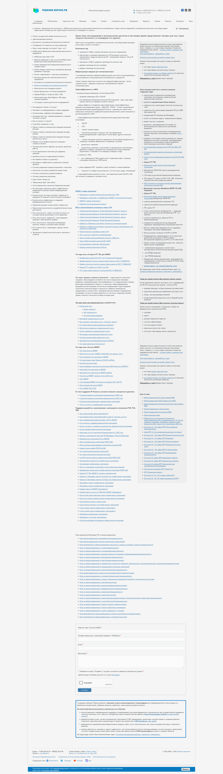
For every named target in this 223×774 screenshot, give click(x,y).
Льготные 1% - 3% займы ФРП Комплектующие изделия (164, 435)
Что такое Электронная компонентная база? (95, 454)
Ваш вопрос (82, 653)
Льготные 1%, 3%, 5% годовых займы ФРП (159, 475)
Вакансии (146, 21)
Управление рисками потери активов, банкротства (50, 205)
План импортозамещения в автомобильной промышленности (101, 538)
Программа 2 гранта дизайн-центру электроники (96, 486)
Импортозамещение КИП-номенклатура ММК (160, 401)
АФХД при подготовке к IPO (44, 57)
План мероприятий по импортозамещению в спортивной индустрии (103, 617)
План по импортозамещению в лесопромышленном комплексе (102, 551)
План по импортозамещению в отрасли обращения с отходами (102, 611)
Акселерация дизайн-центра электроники (94, 464)
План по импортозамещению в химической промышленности (101, 592)
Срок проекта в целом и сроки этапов (93, 502)
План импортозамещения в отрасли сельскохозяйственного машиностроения (107, 573)
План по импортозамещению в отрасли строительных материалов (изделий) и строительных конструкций (117, 579)
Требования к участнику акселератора (93, 517)
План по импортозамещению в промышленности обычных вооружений (104, 567)
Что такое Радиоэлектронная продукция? (94, 451)
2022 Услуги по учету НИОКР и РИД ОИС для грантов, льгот (101, 354)
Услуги (93, 21)
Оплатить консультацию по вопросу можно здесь (157, 57)
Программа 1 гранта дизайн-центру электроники (96, 483)
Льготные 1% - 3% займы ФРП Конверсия (158, 438)
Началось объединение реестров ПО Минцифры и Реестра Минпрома (104, 436)
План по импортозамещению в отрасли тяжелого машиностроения (103, 604)
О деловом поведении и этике (43, 124)
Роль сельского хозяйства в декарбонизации (95, 235)
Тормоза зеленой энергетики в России (93, 247)
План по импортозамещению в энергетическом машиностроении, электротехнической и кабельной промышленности (121, 598)
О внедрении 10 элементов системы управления (50, 45)
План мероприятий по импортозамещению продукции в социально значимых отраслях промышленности (116, 545)
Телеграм (67, 761)
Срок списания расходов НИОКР (91, 385)
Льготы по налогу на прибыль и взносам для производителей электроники (106, 426)
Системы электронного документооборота (47, 173)
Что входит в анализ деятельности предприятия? (51, 102)
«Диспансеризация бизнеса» (42, 39)
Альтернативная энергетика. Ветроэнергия (95, 244)
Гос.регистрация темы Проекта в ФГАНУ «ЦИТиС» (97, 360)
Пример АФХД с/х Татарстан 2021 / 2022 (48, 94)
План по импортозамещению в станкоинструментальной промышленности (106, 576)
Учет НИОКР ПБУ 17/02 (88, 388)
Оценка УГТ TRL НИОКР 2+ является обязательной (98, 473)
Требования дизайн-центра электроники (93, 514)
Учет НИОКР (84, 379)
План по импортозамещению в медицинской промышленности (101, 557)
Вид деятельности (90, 312)
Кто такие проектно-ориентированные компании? (97, 325)
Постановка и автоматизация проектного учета (96, 334)
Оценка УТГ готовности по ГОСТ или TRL (94, 267)
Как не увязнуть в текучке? (42, 121)
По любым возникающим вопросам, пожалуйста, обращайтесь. (138, 734)
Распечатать (184, 28)
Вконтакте (53, 761)
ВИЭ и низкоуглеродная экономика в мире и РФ (93, 207)
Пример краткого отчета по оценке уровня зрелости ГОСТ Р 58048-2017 (105, 261)
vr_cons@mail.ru (43, 753)
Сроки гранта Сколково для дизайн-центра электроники (99, 505)
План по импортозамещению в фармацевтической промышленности (104, 589)
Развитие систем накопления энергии (93, 204)
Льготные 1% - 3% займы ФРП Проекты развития (161, 441)
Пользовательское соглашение (104, 757)
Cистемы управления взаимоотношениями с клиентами (52, 167)
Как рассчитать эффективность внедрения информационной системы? (48, 201)
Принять (185, 769)
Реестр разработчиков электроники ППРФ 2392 (96, 442)
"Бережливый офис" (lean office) (44, 182)
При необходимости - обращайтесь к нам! (154, 54)
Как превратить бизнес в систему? (45, 107)
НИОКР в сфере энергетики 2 (90, 201)
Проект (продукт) (89, 309)
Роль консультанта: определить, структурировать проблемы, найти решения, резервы (50, 219)
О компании (38, 21)
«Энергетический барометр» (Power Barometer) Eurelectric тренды (103, 217)
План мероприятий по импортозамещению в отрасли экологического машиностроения (110, 614)
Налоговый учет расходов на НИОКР (93, 369)
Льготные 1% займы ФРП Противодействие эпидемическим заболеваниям (159, 465)
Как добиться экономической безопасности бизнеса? (51, 42)
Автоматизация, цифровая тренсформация (48, 113)
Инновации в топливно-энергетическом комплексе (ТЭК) (99, 195)
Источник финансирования (93, 315)
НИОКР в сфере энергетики (85, 191)
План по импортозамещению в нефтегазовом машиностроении (102, 560)
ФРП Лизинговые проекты (153, 472)
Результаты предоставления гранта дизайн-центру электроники (102, 498)
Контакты (180, 21)
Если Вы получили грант (88, 363)
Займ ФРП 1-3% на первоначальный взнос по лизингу (163, 432)
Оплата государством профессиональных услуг (50, 36)
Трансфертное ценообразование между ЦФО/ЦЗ (97, 341)
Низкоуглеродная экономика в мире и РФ (94, 232)
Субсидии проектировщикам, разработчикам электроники (100, 401)
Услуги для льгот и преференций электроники (96, 405)
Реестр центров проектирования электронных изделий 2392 (101, 445)
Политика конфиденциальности (44, 757)
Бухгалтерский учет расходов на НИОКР (94, 357)
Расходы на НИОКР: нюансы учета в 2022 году (96, 376)
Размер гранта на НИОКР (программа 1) (94, 489)
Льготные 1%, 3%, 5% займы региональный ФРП (161, 478)
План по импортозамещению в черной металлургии (98, 595)
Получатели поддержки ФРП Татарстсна (158, 469)
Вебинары (82, 21)
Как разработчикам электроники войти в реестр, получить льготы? (103, 417)
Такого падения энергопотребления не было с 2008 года (99, 238)
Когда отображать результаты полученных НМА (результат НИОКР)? (104, 366)
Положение (116, 675)
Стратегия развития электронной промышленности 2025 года (101, 398)
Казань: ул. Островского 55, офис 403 (83, 753)
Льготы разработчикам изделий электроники (95, 429)
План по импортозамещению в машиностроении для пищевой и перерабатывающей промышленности (115, 554)
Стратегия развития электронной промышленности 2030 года (101, 395)
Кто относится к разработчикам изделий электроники (98, 423)
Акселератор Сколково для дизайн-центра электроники (99, 461)
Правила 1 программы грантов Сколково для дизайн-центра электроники (105, 476)
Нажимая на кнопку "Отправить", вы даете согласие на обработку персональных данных (111, 671)
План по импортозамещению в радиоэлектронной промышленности (103, 570)
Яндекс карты (91, 751)
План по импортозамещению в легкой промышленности (99, 548)
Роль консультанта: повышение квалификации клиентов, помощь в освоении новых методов (49, 223)
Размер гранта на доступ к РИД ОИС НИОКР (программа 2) (101, 492)
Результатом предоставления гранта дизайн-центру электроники (102, 495)
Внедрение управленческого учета (92, 319)
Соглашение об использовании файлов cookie (74, 757)
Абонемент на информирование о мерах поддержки (51, 110)
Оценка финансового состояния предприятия (50, 91)
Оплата (104, 21)
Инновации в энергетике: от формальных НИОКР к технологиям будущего (106, 198)
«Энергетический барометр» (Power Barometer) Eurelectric (100, 220)
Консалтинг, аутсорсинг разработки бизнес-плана (50, 170)
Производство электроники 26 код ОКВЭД (94, 439)
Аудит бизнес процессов (41, 179)
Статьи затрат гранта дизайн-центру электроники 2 (97, 511)
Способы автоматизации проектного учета (94, 337)
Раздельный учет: (86, 306)
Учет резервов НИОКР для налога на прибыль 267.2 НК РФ (101, 382)
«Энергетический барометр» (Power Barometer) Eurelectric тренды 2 (103, 211)
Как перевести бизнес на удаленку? (45, 159)
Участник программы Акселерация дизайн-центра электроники (102, 520)
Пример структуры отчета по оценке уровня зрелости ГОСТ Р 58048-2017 (105, 264)
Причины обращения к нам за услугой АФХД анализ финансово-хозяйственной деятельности (52, 61)
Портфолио (134, 21)
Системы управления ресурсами (44, 176)
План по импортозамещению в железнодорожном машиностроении (103, 585)
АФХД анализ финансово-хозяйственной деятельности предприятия (89, 28)
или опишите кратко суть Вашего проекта (158, 73)
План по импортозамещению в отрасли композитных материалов (103, 607)
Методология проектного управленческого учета (97, 328)
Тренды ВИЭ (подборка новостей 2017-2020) (95, 241)
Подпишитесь (53, 21)
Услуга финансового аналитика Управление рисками (51, 185)
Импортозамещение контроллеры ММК (158, 412)
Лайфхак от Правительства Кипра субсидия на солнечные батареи (103, 223)
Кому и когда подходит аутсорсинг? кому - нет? (49, 48)
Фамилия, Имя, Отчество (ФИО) (89, 628)
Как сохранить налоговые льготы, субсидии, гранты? (98, 322)
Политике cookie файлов (51, 770)
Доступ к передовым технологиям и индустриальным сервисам (102, 467)
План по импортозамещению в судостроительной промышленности (103, 601)
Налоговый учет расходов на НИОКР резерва (96, 373)
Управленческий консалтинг (52, 28)
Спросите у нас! (68, 21)
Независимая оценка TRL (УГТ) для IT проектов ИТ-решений (101, 258)
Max (90, 761)
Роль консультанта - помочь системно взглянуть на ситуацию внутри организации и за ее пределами (51, 214)
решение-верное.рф (60, 768)
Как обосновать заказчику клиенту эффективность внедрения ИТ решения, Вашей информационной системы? (50, 190)
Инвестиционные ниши (152, 415)
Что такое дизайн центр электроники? (94, 414)
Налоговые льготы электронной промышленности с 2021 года (101, 432)
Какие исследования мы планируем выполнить (50, 85)
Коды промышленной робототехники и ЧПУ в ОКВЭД (98, 420)
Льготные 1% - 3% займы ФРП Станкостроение (160, 450)
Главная (157, 21)
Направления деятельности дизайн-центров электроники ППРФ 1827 (104, 470)
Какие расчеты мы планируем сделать (48, 88)
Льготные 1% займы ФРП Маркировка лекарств (161, 458)
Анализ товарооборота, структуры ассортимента (51, 74)
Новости (168, 21)
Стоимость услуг (118, 21)
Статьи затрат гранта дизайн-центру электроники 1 (97, 508)
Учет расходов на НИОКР (89, 351)
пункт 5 (179, 133)
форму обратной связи (159, 67)
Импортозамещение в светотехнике (156, 409)
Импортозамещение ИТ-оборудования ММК (159, 398)
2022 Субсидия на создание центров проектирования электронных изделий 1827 (162, 184)
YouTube (80, 761)
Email (80, 645)
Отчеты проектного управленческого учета (95, 331)
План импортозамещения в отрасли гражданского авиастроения (102, 542)
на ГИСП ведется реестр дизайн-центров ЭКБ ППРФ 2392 (100, 458)
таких (145, 721)
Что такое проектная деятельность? (92, 344)
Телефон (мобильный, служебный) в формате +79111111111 (99, 636)
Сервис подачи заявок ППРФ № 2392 (93, 448)
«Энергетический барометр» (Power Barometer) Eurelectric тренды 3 (103, 214)
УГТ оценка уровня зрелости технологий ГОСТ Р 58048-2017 (101, 270)
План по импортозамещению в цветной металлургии (98, 582)
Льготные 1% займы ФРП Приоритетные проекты (161, 461)
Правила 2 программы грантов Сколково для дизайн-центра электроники (105, 480)
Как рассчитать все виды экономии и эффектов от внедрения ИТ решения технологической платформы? (52, 196)
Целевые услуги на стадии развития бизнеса (48, 156)
